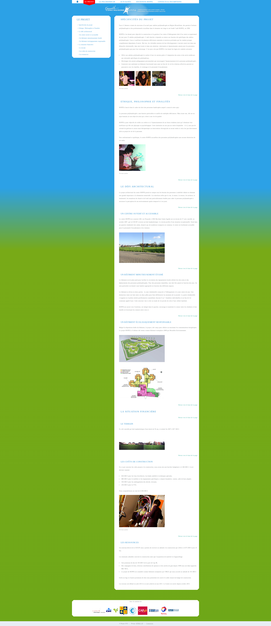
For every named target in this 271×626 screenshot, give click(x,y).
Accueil (78, 2)
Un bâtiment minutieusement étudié (90, 38)
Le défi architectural (85, 31)
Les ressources (83, 54)
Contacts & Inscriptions (170, 2)
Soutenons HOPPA (144, 2)
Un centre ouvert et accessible (88, 35)
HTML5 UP (139, 623)
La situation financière (86, 44)
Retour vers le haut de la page (187, 95)
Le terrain (82, 48)
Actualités (125, 2)
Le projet (89, 2)
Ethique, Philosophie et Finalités (89, 28)
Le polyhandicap (107, 2)
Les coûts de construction (87, 51)
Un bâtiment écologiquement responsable (92, 41)
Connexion (149, 623)
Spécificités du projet (86, 25)
